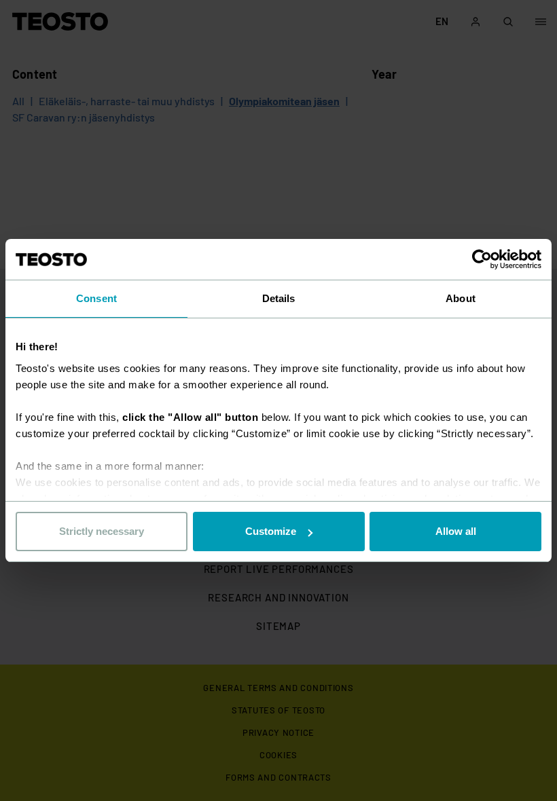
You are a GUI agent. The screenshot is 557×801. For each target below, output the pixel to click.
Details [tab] (278, 298)
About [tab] (460, 298)
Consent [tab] (96, 298)
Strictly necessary (101, 531)
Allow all (455, 531)
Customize (270, 531)
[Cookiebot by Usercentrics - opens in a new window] (482, 259)
